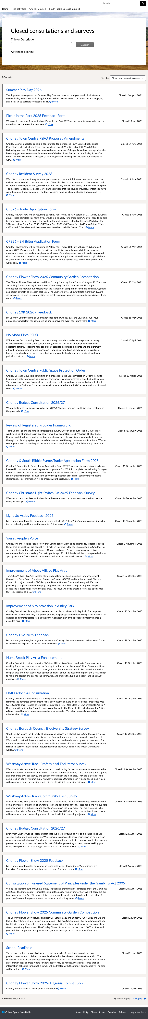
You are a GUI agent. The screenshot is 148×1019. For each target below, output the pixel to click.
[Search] (143, 3)
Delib (27, 1012)
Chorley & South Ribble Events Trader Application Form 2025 (52, 460)
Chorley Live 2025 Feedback (27, 635)
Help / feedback (138, 1012)
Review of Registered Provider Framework (38, 425)
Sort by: (105, 78)
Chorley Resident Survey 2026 (29, 174)
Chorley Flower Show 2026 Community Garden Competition (52, 277)
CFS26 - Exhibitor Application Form (33, 241)
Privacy (122, 1012)
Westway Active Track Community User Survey (41, 796)
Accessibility (81, 1012)
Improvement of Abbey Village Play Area (36, 570)
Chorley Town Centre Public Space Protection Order (45, 370)
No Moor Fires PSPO (22, 335)
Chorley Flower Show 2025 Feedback (34, 860)
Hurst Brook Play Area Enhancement (34, 657)
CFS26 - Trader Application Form (31, 209)
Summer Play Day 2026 (24, 90)
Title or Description (23, 39)
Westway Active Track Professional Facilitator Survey (46, 764)
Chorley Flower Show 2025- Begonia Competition (44, 983)
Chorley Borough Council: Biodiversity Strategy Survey (47, 728)
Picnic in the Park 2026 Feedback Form (35, 115)
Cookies (112, 1012)
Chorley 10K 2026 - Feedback (29, 312)
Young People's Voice (22, 538)
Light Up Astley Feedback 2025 (29, 515)
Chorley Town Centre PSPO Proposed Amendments (45, 138)
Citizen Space (12, 1012)
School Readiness (19, 947)
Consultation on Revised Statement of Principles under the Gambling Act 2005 (65, 883)
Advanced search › (22, 51)
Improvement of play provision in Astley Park (40, 606)
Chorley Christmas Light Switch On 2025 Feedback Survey (50, 493)
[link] (123, 998)
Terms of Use (97, 1012)
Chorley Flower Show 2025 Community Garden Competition (52, 912)
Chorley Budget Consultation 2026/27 (35, 402)
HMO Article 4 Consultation (27, 693)
